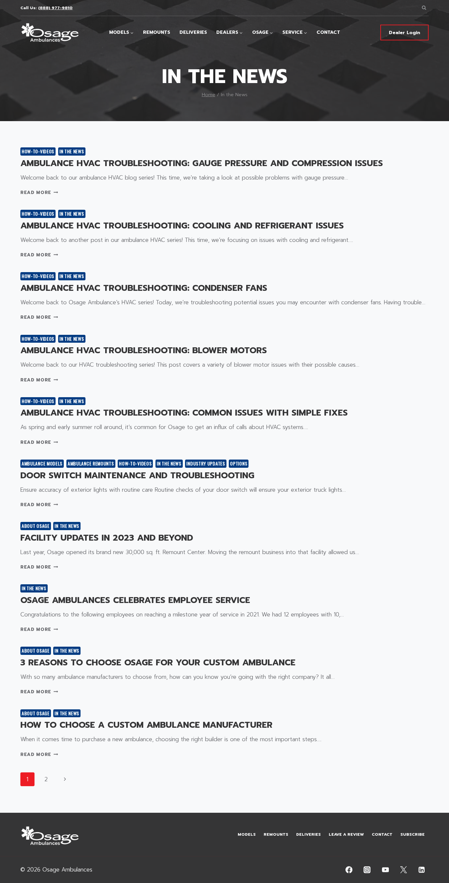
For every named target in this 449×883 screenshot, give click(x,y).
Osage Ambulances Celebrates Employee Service (135, 600)
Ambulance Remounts (91, 463)
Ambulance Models (42, 463)
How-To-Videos (38, 151)
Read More (39, 192)
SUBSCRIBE (412, 834)
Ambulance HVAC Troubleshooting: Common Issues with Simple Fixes (184, 412)
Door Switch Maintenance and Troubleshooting (137, 475)
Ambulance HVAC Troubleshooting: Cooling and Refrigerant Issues (182, 225)
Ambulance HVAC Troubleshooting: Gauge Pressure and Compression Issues (201, 163)
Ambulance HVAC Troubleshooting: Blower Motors (143, 350)
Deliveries (193, 32)
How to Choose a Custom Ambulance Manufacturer (146, 725)
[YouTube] (385, 870)
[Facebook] (349, 870)
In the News (71, 151)
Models (247, 834)
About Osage (36, 525)
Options (238, 463)
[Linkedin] (422, 870)
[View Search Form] (424, 7)
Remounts (156, 32)
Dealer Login (404, 32)
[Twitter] (403, 870)
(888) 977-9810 (55, 8)
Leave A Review (346, 834)
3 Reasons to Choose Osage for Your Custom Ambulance (157, 662)
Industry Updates (205, 463)
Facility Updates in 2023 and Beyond (106, 537)
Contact (328, 32)
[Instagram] (367, 870)
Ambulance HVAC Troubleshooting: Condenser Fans (143, 288)
